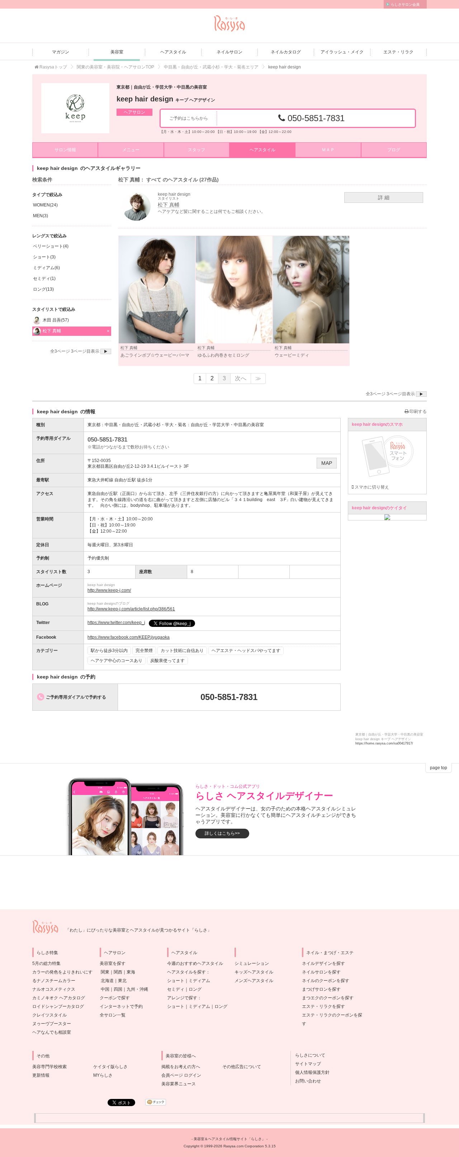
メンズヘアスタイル (254, 980)
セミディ (175, 989)
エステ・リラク (398, 51)
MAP (326, 463)
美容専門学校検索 (49, 1066)
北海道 (107, 980)
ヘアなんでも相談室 (51, 1032)
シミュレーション (252, 963)
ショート (175, 980)
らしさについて (308, 1055)
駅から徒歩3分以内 (109, 650)
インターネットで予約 (121, 1006)
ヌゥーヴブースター (51, 1023)
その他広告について (241, 1066)
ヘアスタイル (173, 51)
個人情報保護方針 (310, 1072)
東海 (131, 972)
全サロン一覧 (113, 1015)
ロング (195, 989)
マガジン (60, 51)
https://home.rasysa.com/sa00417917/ (384, 743)
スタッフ (196, 149)
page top (438, 767)
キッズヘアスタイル (254, 972)
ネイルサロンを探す (321, 972)
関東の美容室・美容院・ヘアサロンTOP (115, 67)
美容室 (116, 51)
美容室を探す (113, 963)
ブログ (393, 149)
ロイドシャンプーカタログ (58, 1006)
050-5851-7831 (315, 118)
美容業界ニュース (178, 1083)
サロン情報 (65, 149)
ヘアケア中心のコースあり (116, 660)
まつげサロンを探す (321, 989)
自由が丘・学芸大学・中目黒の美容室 (227, 424)
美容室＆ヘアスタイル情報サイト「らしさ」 (229, 1139)
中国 (105, 989)
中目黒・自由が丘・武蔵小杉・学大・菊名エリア (211, 67)
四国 (118, 989)
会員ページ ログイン (181, 1075)
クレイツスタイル (49, 1015)
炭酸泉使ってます (167, 660)
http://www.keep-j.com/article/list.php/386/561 (131, 608)
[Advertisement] (229, 882)
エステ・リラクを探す (323, 1006)
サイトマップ (306, 1063)
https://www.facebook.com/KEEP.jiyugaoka (128, 637)
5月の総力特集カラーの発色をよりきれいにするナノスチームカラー (62, 972)
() (45, 205)
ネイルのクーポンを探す (325, 980)
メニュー (130, 149)
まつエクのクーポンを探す (328, 997)
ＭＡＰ (328, 149)
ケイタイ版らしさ (110, 1066)
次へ (240, 378)
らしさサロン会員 (405, 4)
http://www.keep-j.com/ (109, 590)
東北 (122, 980)
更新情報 (40, 1075)
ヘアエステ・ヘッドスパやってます (246, 650)
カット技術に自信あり (182, 650)
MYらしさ (103, 1075)
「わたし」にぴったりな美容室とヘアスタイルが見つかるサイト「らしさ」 (138, 930)
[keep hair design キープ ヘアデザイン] (75, 108)
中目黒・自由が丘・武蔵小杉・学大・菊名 (145, 424)
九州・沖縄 (137, 989)
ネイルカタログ (286, 51)
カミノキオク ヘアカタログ (58, 997)
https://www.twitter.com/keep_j (116, 622)
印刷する (417, 411)
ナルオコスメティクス (53, 989)
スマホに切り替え (371, 487)
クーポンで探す (115, 997)
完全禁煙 (144, 650)
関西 (118, 972)
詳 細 (383, 197)
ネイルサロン (229, 51)
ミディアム (199, 980)
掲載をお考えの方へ (180, 1066)
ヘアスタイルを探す (186, 972)
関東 (105, 972)
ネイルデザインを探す (323, 963)
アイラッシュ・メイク (342, 51)
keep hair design (166, 99)
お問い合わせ (306, 1081)
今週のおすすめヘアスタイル (195, 963)
